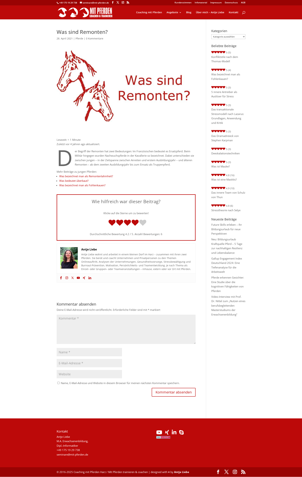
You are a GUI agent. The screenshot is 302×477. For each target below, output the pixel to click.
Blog (188, 12)
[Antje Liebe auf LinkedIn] (174, 433)
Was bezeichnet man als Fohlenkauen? (82, 185)
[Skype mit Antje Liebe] (181, 433)
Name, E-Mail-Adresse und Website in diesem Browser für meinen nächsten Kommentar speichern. (120, 383)
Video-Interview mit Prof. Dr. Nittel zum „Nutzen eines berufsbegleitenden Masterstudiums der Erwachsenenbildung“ (228, 305)
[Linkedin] (89, 278)
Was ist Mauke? (220, 166)
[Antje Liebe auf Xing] (167, 433)
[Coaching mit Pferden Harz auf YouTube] (159, 433)
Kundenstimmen (183, 3)
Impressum (216, 3)
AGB (243, 3)
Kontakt (233, 12)
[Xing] (84, 278)
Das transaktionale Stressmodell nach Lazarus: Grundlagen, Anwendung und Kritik (227, 116)
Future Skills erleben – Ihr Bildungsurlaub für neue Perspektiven (226, 229)
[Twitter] (72, 278)
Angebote (172, 12)
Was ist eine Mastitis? (224, 179)
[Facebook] (61, 278)
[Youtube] (78, 278)
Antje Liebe (181, 472)
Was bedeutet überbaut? (73, 180)
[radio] (112, 223)
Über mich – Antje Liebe (210, 12)
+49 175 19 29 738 (68, 2)
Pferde (79, 38)
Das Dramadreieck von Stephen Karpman (225, 138)
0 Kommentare (94, 38)
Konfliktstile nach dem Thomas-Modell (224, 59)
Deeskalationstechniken (225, 153)
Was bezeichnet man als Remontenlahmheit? (86, 176)
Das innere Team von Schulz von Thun (228, 195)
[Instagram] (66, 278)
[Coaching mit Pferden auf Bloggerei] (163, 437)
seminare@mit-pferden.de (72, 454)
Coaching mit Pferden (149, 12)
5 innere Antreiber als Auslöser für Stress (224, 94)
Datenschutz (231, 3)
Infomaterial (201, 3)
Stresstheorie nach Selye (225, 210)
